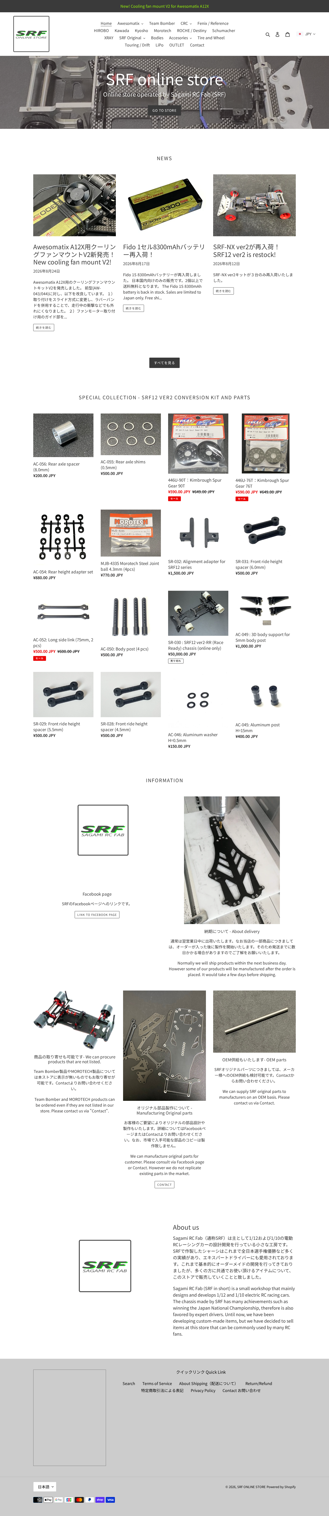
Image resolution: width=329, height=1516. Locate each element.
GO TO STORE (164, 110)
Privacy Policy (203, 1390)
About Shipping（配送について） (208, 1383)
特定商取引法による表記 (162, 1390)
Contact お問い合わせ (242, 1390)
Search (129, 1383)
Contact (63, 1083)
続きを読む (44, 327)
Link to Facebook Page (97, 914)
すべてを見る (164, 362)
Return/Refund (258, 1383)
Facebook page (190, 1162)
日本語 (43, 1487)
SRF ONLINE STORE (251, 1486)
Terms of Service (157, 1383)
